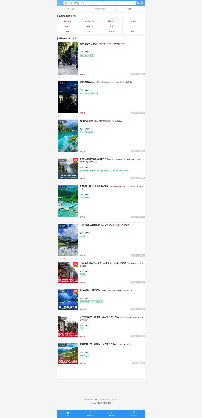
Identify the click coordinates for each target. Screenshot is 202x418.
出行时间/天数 (100, 9)
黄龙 (111, 26)
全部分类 (70, 9)
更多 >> (133, 31)
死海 (68, 31)
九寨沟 (68, 21)
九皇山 (89, 31)
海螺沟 (133, 21)
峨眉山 (112, 21)
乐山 (133, 26)
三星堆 (111, 31)
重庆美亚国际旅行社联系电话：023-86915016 (101, 400)
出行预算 (129, 9)
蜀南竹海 (89, 26)
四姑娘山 (68, 26)
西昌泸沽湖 (90, 21)
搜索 (139, 3)
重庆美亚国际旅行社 (105, 403)
